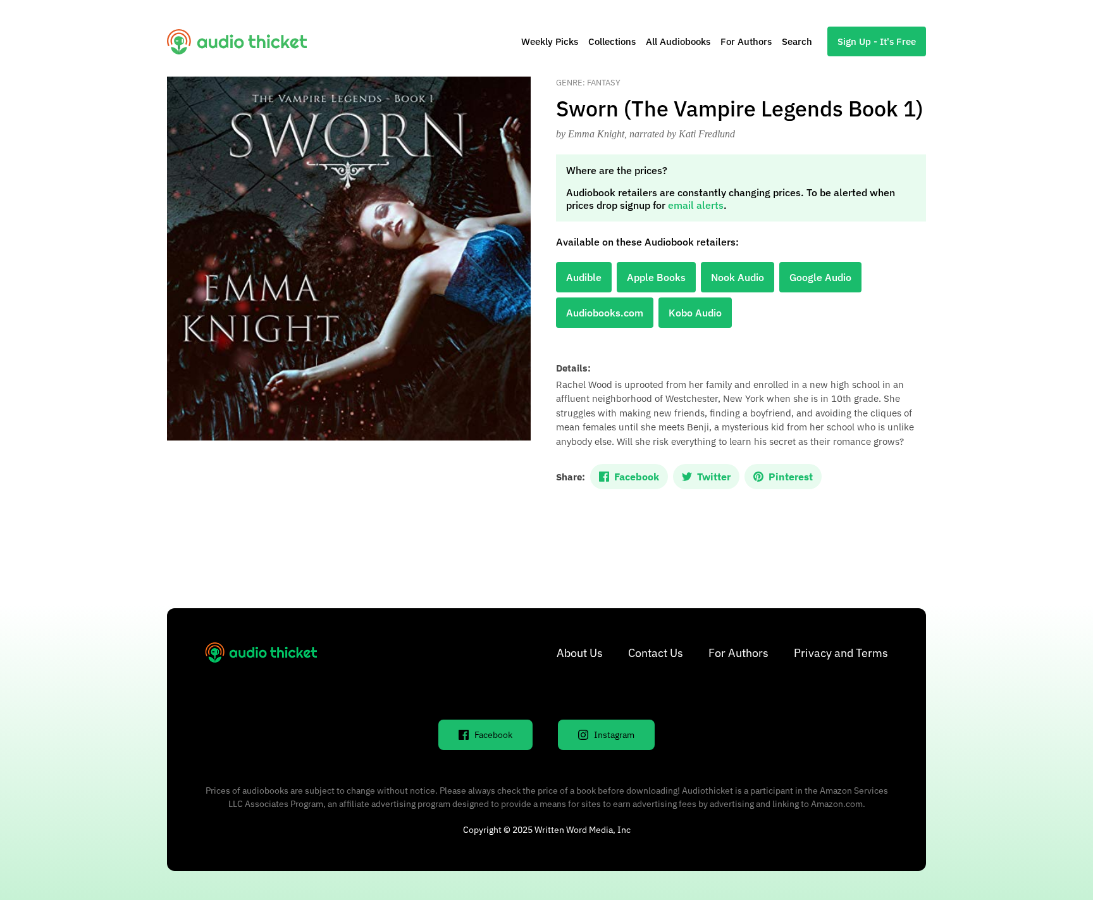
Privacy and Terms (841, 653)
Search (797, 41)
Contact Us (655, 653)
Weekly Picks (549, 41)
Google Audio (820, 277)
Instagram (614, 735)
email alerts (696, 205)
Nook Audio (737, 277)
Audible (584, 277)
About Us (580, 653)
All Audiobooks (678, 41)
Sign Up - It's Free (876, 41)
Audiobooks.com (604, 312)
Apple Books (656, 277)
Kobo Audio (695, 312)
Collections (612, 41)
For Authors (746, 41)
